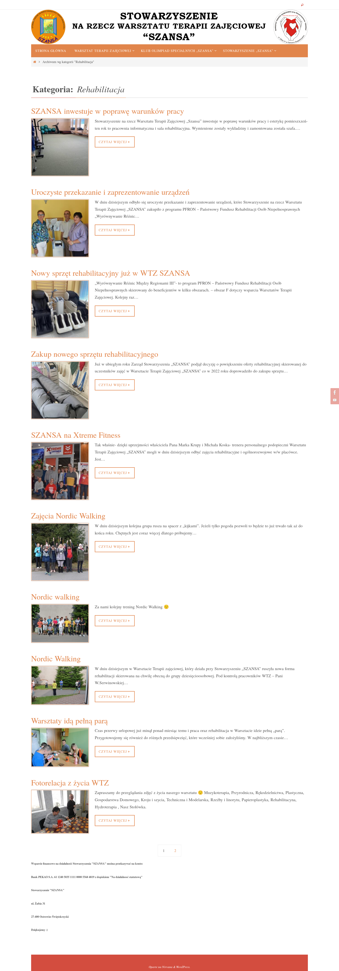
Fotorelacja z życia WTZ (70, 782)
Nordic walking (55, 596)
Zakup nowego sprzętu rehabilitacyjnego (94, 353)
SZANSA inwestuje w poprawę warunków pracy (107, 110)
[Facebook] (334, 392)
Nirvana (167, 967)
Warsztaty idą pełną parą (69, 720)
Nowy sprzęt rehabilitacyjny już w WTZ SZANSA (110, 272)
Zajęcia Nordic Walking (68, 515)
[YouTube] (334, 400)
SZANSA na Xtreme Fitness (75, 434)
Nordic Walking (56, 658)
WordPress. (183, 967)
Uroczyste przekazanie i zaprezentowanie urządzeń (110, 191)
